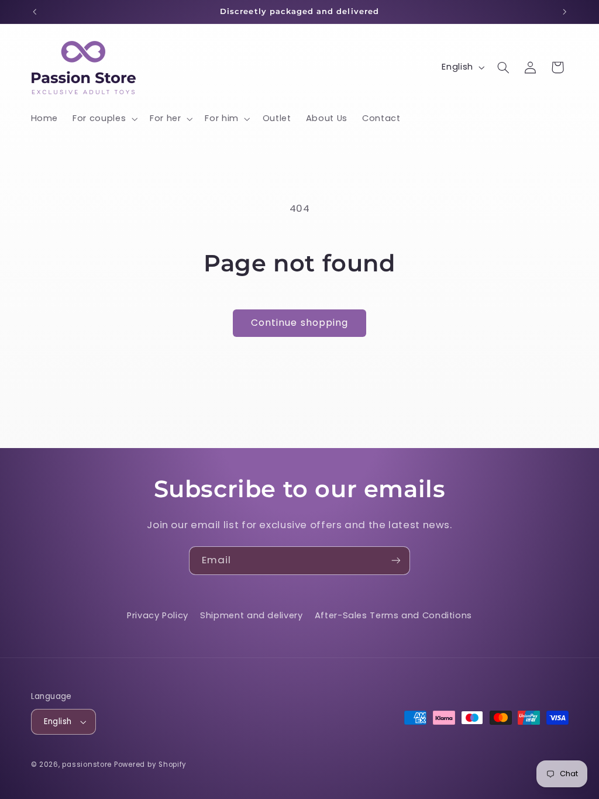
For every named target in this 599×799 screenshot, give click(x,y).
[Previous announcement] (34, 11)
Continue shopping (299, 322)
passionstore (87, 764)
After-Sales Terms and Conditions (393, 615)
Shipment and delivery (251, 615)
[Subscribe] (396, 560)
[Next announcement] (564, 11)
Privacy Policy (157, 615)
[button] (104, 119)
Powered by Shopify (150, 764)
